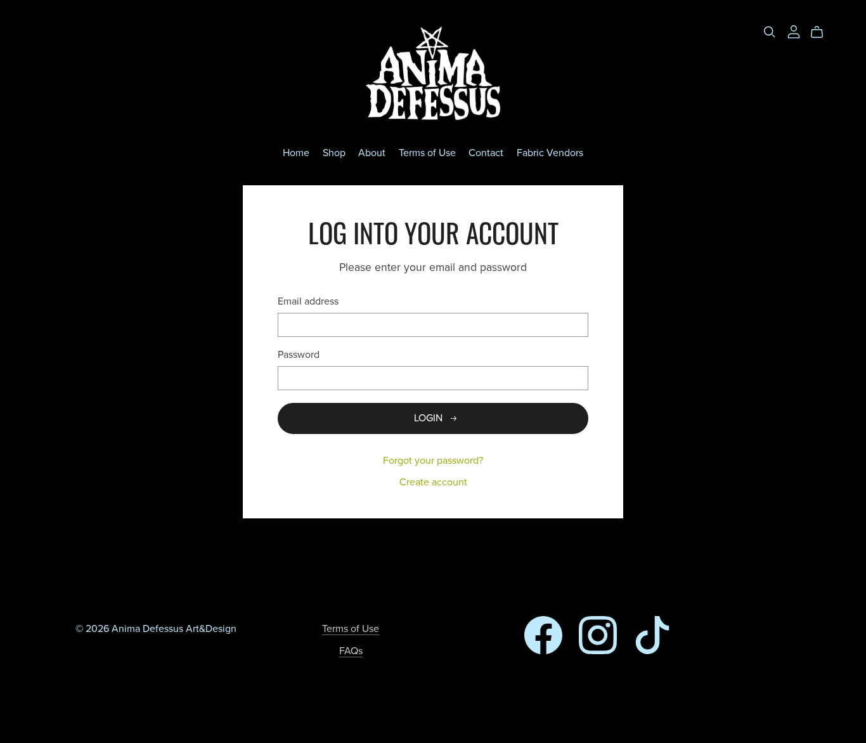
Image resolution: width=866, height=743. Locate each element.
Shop (334, 153)
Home (296, 153)
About (371, 153)
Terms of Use (427, 153)
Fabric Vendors (550, 153)
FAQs (351, 651)
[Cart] (822, 32)
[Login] (793, 31)
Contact (486, 153)
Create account (433, 482)
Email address (308, 302)
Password (299, 355)
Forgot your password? (433, 460)
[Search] (769, 32)
